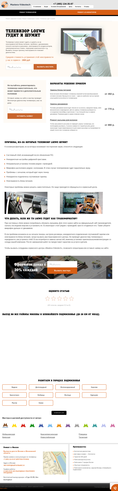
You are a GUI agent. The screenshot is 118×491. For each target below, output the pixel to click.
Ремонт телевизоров (27, 12)
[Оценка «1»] (71, 298)
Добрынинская (8, 434)
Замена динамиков (59, 104)
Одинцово (94, 395)
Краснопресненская (49, 434)
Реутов (14, 403)
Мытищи (67, 395)
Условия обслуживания (58, 6)
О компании (37, 6)
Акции (46, 6)
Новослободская (48, 437)
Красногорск (14, 395)
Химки (41, 403)
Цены (70, 6)
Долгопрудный (40, 387)
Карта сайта (3, 488)
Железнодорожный (67, 387)
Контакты (78, 6)
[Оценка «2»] (65, 298)
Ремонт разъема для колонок (63, 120)
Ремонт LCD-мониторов (87, 12)
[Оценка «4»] (53, 298)
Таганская (83, 437)
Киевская (6, 437)
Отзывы (86, 6)
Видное (14, 387)
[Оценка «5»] (47, 298)
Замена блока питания (60, 90)
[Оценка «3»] (59, 298)
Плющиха (83, 434)
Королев (94, 387)
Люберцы (41, 395)
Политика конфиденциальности (103, 487)
